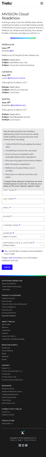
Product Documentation (11, 371)
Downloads (6, 374)
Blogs (4, 353)
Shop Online (6, 423)
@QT (11, 51)
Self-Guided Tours (8, 403)
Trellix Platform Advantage (11, 286)
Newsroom (6, 348)
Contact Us (6, 412)
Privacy (12, 440)
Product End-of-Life (9, 377)
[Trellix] (23, 432)
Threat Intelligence (9, 307)
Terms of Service (30, 440)
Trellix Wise (6, 289)
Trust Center (6, 400)
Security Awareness (9, 397)
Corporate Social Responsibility (13, 339)
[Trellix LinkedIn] (20, 445)
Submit (7, 267)
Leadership (6, 330)
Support (5, 368)
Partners (5, 333)
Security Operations (9, 313)
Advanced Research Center (12, 391)
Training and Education (10, 394)
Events (4, 359)
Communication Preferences (12, 380)
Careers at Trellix (8, 336)
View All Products (9, 316)
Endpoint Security (8, 298)
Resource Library (8, 388)
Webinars (5, 356)
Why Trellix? (6, 324)
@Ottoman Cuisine (16, 78)
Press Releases (7, 351)
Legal (19, 440)
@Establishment (18, 105)
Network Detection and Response (14, 304)
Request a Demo (8, 415)
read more (13, 258)
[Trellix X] (26, 445)
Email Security (7, 310)
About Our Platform (9, 284)
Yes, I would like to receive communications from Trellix (23, 252)
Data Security (7, 301)
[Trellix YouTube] (23, 445)
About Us (5, 327)
